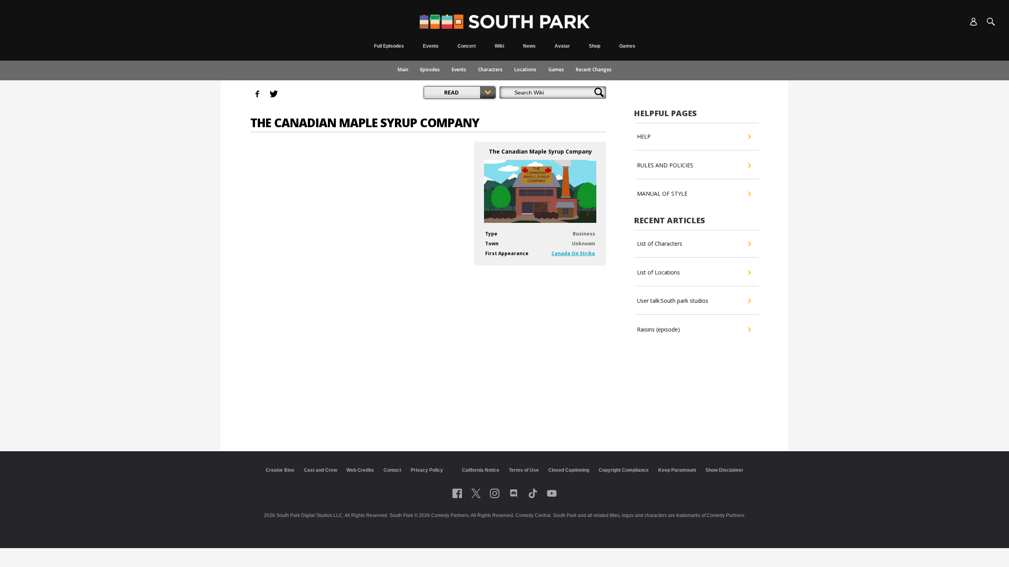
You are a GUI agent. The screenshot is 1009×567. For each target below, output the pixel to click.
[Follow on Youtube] (552, 493)
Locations (525, 69)
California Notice (480, 470)
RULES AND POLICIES (665, 165)
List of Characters (659, 243)
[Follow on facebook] (457, 493)
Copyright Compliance (624, 470)
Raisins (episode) (658, 329)
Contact (392, 470)
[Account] (973, 22)
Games (556, 69)
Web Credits (360, 470)
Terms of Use (524, 470)
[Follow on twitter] (475, 493)
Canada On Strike (573, 253)
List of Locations (658, 272)
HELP (644, 136)
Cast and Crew (320, 470)
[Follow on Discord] (514, 493)
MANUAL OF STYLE (662, 193)
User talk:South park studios (672, 300)
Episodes (430, 69)
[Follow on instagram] (494, 493)
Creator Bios (280, 470)
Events (459, 69)
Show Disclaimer (724, 470)
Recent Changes (594, 69)
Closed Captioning (568, 470)
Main (403, 69)
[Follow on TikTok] (533, 493)
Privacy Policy (427, 470)
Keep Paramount (677, 470)
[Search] (991, 22)
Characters (490, 69)
